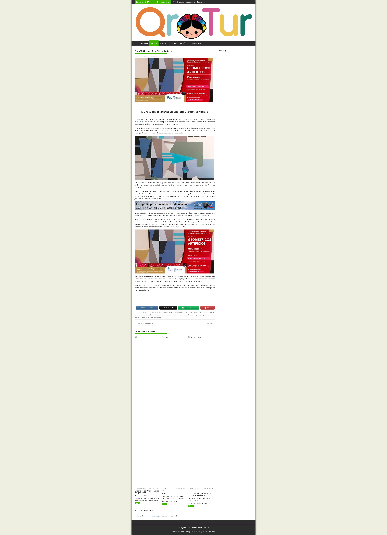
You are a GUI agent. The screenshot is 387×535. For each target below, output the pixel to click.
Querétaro (184, 43)
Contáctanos (197, 43)
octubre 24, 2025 (195, 488)
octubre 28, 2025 (141, 488)
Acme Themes (210, 532)
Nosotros (173, 43)
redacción (151, 488)
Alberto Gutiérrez (162, 312)
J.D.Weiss (166, 315)
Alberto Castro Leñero (149, 312)
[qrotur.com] (193, 40)
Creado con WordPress (180, 532)
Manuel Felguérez (195, 315)
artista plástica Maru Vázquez (175, 312)
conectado (154, 516)
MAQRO (138, 122)
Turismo (163, 43)
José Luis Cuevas (174, 315)
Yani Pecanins (157, 317)
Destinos (144, 43)
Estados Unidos (197, 312)
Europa (205, 312)
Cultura (154, 43)
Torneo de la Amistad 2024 (146, 324)
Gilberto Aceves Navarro (156, 315)
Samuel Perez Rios (154, 56)
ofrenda (209, 324)
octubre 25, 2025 (168, 488)
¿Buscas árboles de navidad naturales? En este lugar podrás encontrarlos (199, 2)
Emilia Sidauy (188, 312)
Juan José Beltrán (184, 315)
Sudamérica (149, 317)
